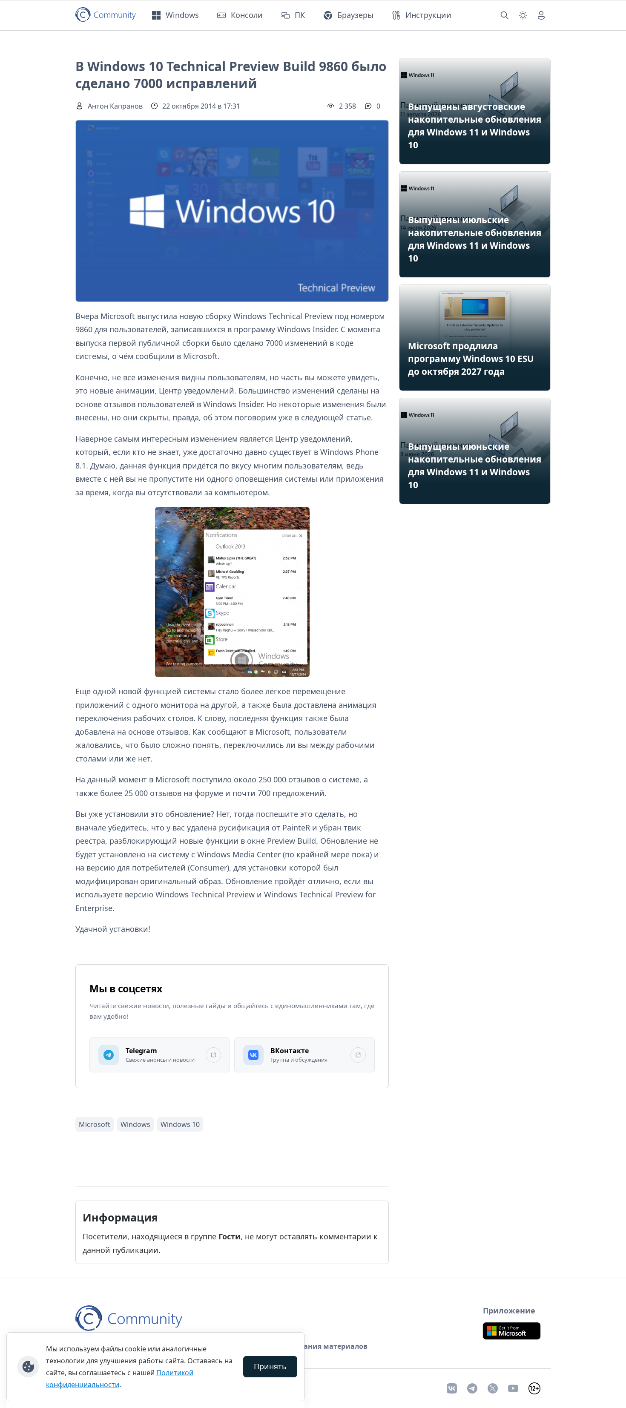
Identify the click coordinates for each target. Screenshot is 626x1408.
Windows (135, 1124)
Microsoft (94, 1124)
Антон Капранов (115, 106)
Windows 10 (180, 1124)
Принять (270, 1366)
